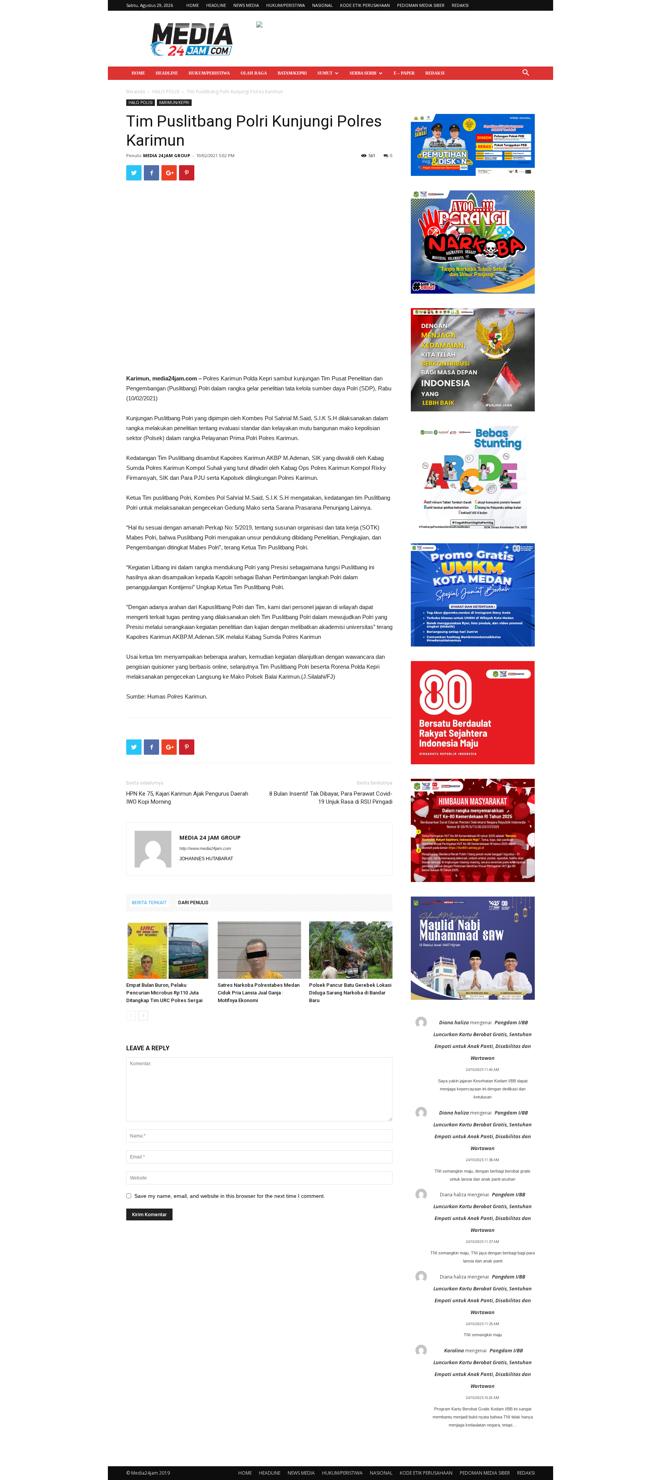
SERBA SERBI (363, 73)
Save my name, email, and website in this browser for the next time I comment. (229, 1196)
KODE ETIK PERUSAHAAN (365, 5)
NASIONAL (322, 5)
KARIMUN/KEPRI (174, 102)
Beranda (135, 91)
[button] (525, 73)
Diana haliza (454, 1022)
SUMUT (324, 73)
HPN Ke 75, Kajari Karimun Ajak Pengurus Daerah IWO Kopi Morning (187, 797)
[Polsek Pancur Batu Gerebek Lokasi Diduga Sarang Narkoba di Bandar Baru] (350, 950)
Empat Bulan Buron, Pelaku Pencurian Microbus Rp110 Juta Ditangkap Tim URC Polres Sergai (164, 992)
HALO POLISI (165, 91)
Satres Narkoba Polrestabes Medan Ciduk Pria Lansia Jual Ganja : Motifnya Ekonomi (259, 992)
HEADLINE (216, 5)
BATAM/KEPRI (292, 73)
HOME (192, 5)
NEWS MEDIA (246, 5)
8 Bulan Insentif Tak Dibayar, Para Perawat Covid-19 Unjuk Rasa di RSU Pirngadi (330, 797)
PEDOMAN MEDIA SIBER (420, 5)
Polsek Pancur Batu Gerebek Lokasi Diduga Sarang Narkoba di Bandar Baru (350, 992)
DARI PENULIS (193, 902)
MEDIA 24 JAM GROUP (166, 155)
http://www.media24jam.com (205, 848)
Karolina (454, 1350)
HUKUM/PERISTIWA (285, 5)
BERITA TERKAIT (149, 902)
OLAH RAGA (254, 73)
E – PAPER (404, 73)
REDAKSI (460, 5)
